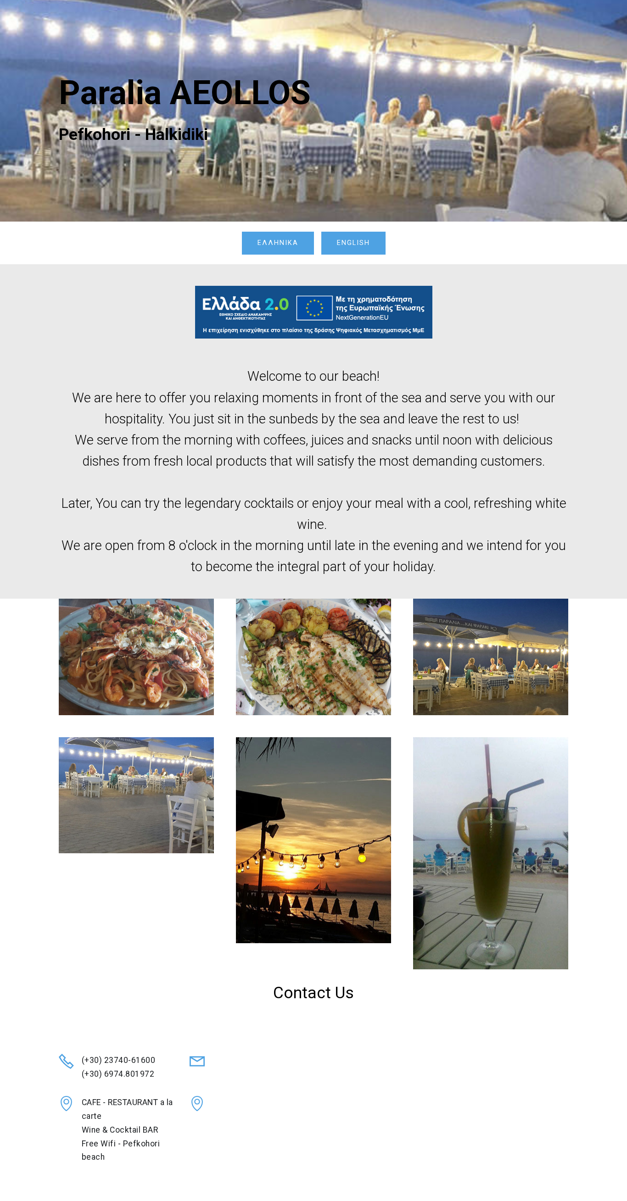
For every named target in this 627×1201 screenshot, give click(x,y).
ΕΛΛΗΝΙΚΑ (278, 243)
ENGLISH (353, 243)
